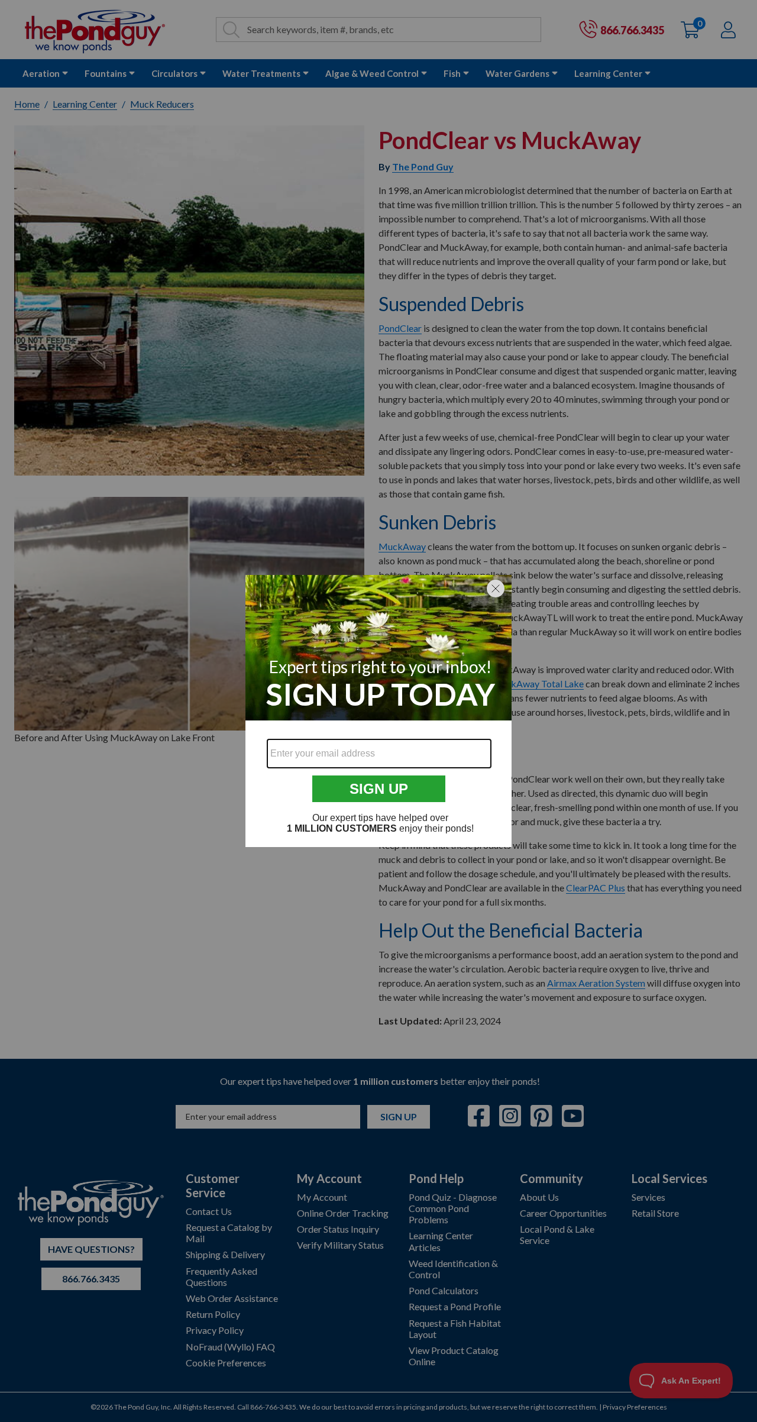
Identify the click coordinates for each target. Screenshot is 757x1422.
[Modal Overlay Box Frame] (378, 711)
